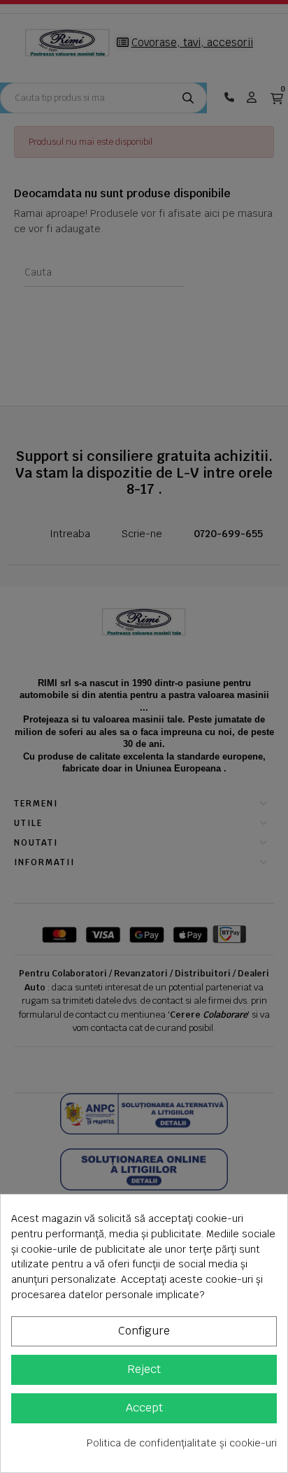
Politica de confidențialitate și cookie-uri (182, 1443)
